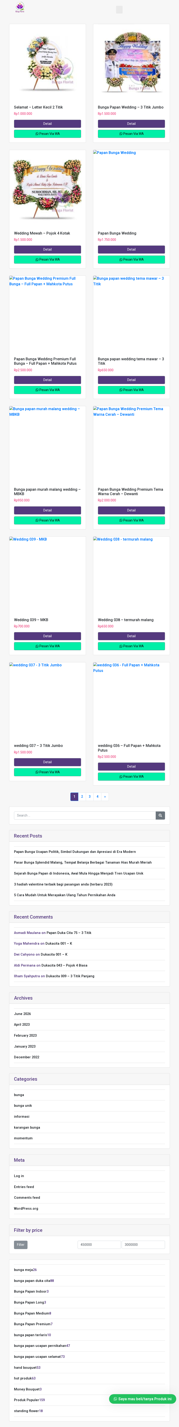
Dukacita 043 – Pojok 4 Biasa (64, 965)
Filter (20, 1245)
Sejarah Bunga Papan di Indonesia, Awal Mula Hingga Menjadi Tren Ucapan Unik (78, 873)
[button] (119, 10)
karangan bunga (27, 1128)
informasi (21, 1117)
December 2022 (26, 1057)
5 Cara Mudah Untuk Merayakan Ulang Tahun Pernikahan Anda (64, 895)
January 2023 (24, 1047)
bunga (19, 1095)
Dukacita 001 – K (58, 944)
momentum (23, 1138)
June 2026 (22, 1014)
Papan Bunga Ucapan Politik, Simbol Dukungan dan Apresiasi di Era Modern (75, 852)
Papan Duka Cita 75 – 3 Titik (69, 933)
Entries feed (24, 1187)
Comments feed (27, 1198)
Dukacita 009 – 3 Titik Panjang (70, 976)
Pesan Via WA (49, 134)
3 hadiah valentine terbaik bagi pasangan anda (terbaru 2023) (63, 884)
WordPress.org (26, 1209)
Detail (47, 124)
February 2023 (25, 1036)
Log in (19, 1176)
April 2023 (22, 1025)
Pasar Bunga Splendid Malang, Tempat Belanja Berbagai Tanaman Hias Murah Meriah (83, 863)
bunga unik (23, 1106)
